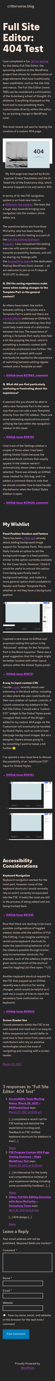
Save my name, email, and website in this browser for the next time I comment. (27, 1320)
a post (16, 687)
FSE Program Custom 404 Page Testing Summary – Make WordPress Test (29, 1157)
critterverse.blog (20, 6)
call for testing (39, 61)
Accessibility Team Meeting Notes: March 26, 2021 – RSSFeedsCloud (26, 1103)
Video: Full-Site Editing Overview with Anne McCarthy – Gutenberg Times (30, 1201)
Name (7, 1278)
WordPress (27, 1368)
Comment (10, 1250)
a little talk (29, 538)
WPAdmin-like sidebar (18, 205)
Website (8, 1303)
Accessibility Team (19, 261)
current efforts (12, 318)
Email (7, 1291)
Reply (12, 1148)
